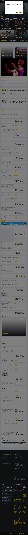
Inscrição (20, 12)
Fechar (17, 12)
